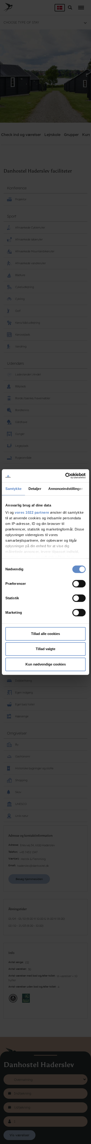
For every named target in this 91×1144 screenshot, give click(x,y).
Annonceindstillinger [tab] (65, 489)
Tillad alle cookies (45, 634)
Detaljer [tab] (34, 489)
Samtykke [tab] (13, 489)
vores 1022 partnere (32, 512)
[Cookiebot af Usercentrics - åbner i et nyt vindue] (65, 476)
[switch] (79, 583)
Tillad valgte (45, 649)
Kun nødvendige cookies (45, 664)
